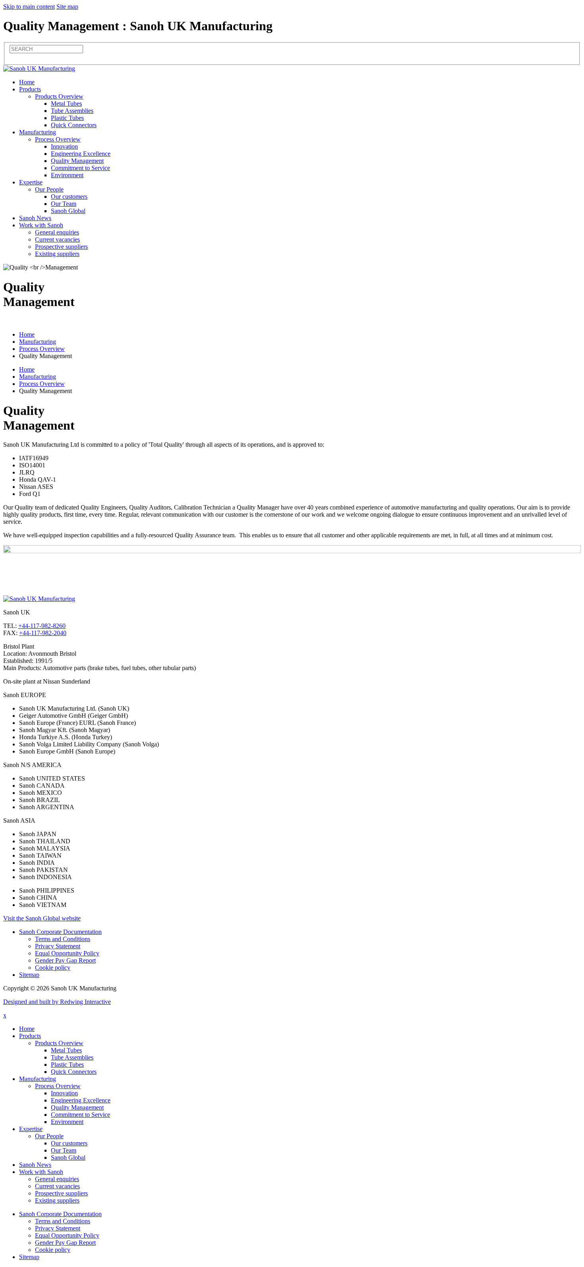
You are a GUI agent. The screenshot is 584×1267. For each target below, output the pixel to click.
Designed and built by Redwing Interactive (57, 1001)
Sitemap (29, 974)
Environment (67, 175)
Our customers (69, 196)
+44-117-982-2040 (42, 633)
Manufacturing (37, 132)
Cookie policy (52, 967)
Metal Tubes (66, 103)
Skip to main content (29, 6)
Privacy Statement (57, 946)
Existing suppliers (57, 253)
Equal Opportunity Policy (67, 953)
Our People (49, 189)
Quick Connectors (74, 125)
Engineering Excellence (80, 153)
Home (27, 82)
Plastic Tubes (67, 117)
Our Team (63, 203)
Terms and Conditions (62, 939)
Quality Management (77, 160)
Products (30, 89)
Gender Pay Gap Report (65, 960)
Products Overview (59, 96)
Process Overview (58, 139)
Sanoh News (35, 218)
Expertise (31, 182)
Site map (67, 6)
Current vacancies (57, 239)
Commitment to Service (80, 168)
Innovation (64, 146)
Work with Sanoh (41, 225)
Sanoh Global (68, 210)
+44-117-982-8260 (42, 625)
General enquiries (57, 232)
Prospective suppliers (61, 246)
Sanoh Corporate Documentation (60, 931)
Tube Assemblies (72, 110)
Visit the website (42, 918)
